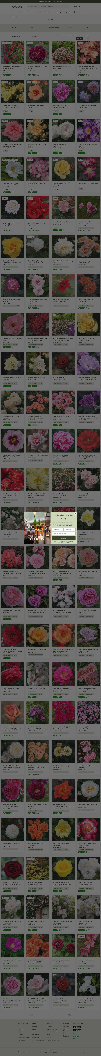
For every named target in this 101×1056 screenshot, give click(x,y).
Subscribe (63, 538)
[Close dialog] (75, 513)
